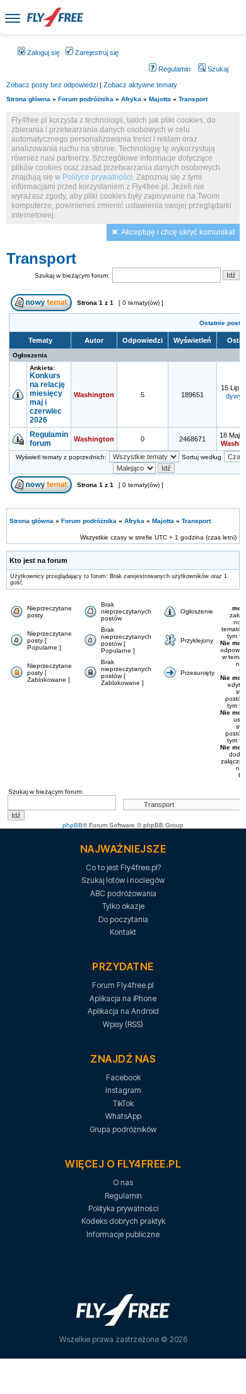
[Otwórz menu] (12, 17)
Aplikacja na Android (123, 1011)
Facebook (123, 1077)
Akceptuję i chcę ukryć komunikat (178, 232)
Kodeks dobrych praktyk (123, 1221)
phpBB (72, 825)
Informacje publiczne (123, 1234)
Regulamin (173, 69)
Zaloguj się (42, 52)
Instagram (123, 1090)
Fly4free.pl (54, 17)
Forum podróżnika (86, 99)
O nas (123, 1182)
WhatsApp (123, 1116)
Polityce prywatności (97, 177)
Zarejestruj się (96, 52)
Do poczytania (123, 919)
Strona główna (28, 99)
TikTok (123, 1103)
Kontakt (123, 932)
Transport (193, 99)
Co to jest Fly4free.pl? (123, 867)
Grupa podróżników (123, 1129)
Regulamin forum (49, 439)
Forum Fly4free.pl (123, 985)
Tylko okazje (123, 906)
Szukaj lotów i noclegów (123, 880)
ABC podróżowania (123, 893)
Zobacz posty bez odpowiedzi (52, 85)
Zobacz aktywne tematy (140, 85)
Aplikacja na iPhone (123, 998)
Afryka (131, 99)
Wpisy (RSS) (123, 1024)
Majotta (160, 99)
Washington (94, 394)
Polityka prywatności (123, 1208)
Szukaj (217, 69)
